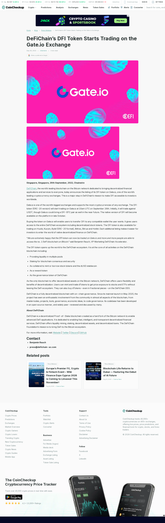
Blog (36, 30)
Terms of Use (85, 423)
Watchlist (47, 419)
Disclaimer (83, 434)
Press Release (46, 30)
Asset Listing (48, 459)
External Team (60, 386)
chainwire (43, 51)
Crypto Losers (11, 434)
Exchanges (10, 423)
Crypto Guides (11, 453)
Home (29, 30)
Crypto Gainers (11, 430)
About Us (83, 419)
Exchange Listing (50, 455)
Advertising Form (50, 451)
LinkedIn (82, 459)
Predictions (10, 419)
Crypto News (10, 449)
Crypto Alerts (48, 423)
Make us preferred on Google (39, 55)
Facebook (83, 451)
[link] (77, 30)
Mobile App (10, 457)
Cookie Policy (85, 430)
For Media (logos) (51, 444)
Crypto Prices (11, 415)
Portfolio (46, 415)
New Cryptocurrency (14, 442)
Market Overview (12, 427)
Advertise (47, 440)
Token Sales (10, 445)
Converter (47, 427)
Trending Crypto (12, 438)
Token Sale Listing (51, 462)
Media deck (48, 447)
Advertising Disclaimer (88, 438)
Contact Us (83, 415)
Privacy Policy (85, 427)
